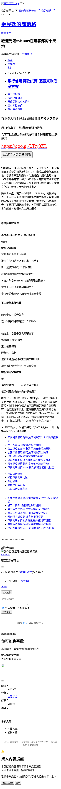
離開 (18, 783)
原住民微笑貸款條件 (19, 101)
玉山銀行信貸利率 (18, 488)
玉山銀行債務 (15, 105)
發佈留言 (7, 612)
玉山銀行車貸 (15, 473)
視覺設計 (26, 581)
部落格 (11, 64)
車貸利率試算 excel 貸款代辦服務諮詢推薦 (31, 467)
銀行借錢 (13, 481)
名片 (10, 67)
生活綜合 (27, 54)
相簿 (10, 60)
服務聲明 (34, 745)
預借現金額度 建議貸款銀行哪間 (25, 456)
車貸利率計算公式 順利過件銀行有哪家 (29, 460)
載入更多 (7, 592)
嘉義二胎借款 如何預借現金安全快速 (28, 452)
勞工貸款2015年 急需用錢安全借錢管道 (29, 448)
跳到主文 (6, 33)
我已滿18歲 (8, 783)
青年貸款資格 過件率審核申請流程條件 (29, 463)
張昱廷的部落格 (18, 24)
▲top (4, 586)
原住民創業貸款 (16, 485)
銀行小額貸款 (15, 98)
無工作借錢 (14, 94)
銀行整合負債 (15, 109)
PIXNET (14, 742)
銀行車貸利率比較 (18, 477)
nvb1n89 (5, 554)
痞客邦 (22, 572)
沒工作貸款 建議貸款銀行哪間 (24, 445)
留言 (29, 572)
